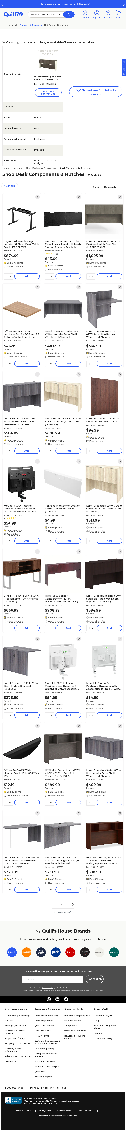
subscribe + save (43, 1030)
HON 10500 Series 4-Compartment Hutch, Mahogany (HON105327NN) (61, 598)
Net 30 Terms (42, 1036)
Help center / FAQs (15, 1038)
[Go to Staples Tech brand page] (85, 952)
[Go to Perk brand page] (55, 952)
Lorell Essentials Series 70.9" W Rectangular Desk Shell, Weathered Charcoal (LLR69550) (62, 334)
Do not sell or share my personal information (58, 1115)
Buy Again (63, 25)
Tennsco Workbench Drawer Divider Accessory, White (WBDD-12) (62, 508)
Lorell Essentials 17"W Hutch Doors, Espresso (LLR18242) (103, 420)
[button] (124, 4)
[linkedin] (57, 999)
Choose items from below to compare (98, 92)
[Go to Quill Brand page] (12, 952)
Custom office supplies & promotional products (47, 1042)
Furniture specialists (45, 1061)
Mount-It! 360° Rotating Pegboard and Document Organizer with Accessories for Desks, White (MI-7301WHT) (61, 686)
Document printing (44, 1048)
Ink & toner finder (73, 1020)
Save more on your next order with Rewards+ (63, 4)
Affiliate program (43, 1076)
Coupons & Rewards (31, 25)
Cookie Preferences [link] (85, 1111)
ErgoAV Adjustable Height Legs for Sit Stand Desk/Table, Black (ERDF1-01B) (22, 244)
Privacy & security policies (18, 1056)
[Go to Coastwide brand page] (26, 952)
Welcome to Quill (103, 1015)
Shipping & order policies (18, 1043)
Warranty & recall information (13, 1049)
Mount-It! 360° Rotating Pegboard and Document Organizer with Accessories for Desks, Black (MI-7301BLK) (22, 508)
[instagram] (48, 999)
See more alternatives (48, 92)
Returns (9, 1020)
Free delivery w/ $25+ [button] (18, 795)
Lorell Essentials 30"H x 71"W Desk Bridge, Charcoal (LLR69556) (21, 686)
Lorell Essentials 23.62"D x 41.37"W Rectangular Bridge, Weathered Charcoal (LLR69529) (62, 860)
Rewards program (44, 1020)
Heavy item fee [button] (15, 266)
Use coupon (94, 979)
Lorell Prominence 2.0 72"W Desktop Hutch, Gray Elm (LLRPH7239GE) (103, 244)
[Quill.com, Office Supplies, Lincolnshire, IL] (13, 1101)
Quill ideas (40, 1071)
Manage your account (16, 1025)
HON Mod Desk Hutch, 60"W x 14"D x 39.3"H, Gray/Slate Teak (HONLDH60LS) (62, 773)
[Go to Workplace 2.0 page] (114, 952)
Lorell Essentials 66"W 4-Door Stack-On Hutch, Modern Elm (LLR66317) (63, 421)
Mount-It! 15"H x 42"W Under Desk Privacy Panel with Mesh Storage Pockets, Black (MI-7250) (63, 244)
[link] (37, 197)
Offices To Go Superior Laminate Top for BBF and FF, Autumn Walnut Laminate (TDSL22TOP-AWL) (21, 334)
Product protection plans (48, 1066)
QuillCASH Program (44, 1025)
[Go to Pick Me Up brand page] (41, 952)
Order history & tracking (17, 1015)
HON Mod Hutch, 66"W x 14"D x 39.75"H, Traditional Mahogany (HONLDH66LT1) (104, 860)
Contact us (10, 1061)
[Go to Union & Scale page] (99, 952)
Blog (96, 1020)
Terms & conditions (24, 1111)
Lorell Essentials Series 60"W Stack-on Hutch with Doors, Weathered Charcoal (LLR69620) (21, 421)
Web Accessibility (103, 1038)
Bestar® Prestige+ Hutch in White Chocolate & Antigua (47, 79)
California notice (64, 1111)
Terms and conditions (47, 988)
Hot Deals (49, 25)
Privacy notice (45, 1111)
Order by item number (75, 1030)
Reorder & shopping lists (77, 1015)
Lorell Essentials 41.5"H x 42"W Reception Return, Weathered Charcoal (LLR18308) (100, 334)
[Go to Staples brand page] (70, 952)
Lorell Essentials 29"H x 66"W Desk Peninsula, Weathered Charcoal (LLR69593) (21, 860)
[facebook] (66, 999)
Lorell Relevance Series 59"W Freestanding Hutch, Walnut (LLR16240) (21, 598)
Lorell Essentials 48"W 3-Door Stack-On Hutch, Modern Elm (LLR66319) (104, 508)
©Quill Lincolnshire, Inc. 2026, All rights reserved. (45, 1101)
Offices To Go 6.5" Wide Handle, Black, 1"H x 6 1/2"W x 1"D (21, 773)
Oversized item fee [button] (17, 356)
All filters (10, 186)
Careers (98, 1033)
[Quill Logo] (13, 14)
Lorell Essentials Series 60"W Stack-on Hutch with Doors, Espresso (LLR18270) (103, 598)
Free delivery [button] (55, 269)
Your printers (70, 1025)
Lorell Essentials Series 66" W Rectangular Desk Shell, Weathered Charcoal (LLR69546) (103, 773)
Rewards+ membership (47, 1015)
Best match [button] (111, 186)
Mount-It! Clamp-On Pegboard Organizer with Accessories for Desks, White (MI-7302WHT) (103, 686)
